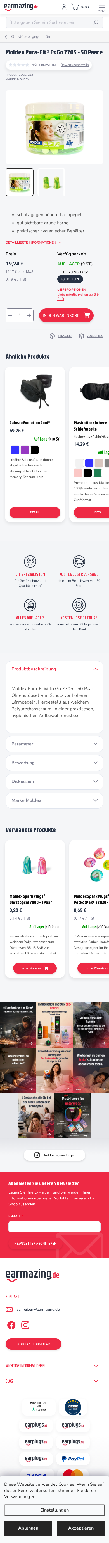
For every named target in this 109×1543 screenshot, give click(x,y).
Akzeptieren (81, 1528)
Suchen (96, 22)
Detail (35, 512)
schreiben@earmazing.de (38, 1309)
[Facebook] (10, 1324)
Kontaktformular (33, 1344)
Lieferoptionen (78, 294)
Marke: (17, 79)
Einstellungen (54, 1510)
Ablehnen (28, 1528)
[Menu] (102, 7)
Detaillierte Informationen (31, 242)
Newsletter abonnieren (35, 1244)
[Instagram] (24, 1324)
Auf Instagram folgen (59, 1155)
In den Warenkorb (61, 315)
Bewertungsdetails (75, 65)
